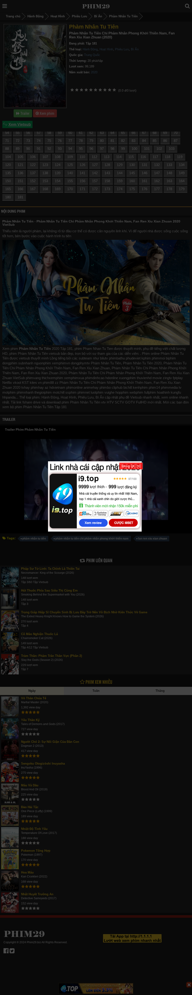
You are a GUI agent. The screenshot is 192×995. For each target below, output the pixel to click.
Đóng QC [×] (131, 466)
